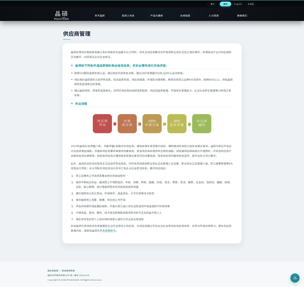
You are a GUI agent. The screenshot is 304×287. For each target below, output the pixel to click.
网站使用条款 (68, 270)
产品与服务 (156, 15)
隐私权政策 (53, 270)
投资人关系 (128, 15)
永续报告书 (109, 230)
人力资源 (214, 15)
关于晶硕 (100, 15)
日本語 (251, 4)
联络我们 (242, 15)
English (238, 4)
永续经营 (185, 15)
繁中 (213, 4)
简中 (225, 4)
